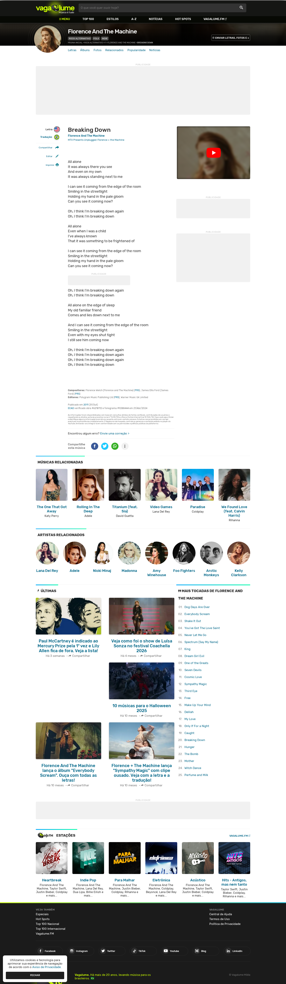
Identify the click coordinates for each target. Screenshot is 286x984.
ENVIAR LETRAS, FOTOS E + (232, 37)
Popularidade (136, 50)
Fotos (98, 50)
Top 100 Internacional (50, 929)
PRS (137, 390)
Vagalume (55, 8)
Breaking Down (194, 740)
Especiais (42, 914)
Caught (189, 733)
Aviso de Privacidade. (46, 967)
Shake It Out (192, 621)
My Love (190, 719)
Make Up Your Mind (197, 705)
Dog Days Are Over (197, 607)
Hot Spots (183, 19)
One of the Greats (196, 663)
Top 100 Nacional (47, 924)
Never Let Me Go (195, 635)
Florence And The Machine (102, 31)
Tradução (46, 137)
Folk (96, 38)
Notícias (155, 19)
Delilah (189, 712)
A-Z (133, 19)
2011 (85, 404)
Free (187, 698)
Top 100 (88, 19)
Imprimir (50, 165)
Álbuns (85, 50)
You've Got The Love (202, 628)
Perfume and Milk (196, 775)
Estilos (113, 19)
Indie (105, 38)
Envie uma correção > (114, 433)
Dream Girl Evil (194, 656)
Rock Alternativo (79, 38)
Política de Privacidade (224, 924)
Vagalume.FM (214, 19)
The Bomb (191, 754)
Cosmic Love (193, 677)
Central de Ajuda (220, 914)
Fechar (35, 975)
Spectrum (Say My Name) (201, 642)
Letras (72, 50)
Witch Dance (192, 768)
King (187, 649)
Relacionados (114, 50)
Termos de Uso (219, 919)
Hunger (189, 747)
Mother (189, 761)
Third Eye (190, 691)
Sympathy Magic (195, 684)
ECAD (71, 408)
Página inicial (75, 43)
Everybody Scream (197, 614)
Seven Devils (193, 670)
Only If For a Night (196, 726)
